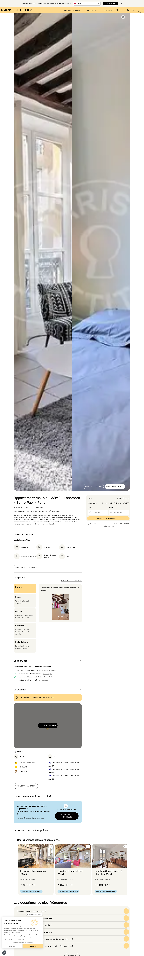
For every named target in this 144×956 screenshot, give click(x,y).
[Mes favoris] (117, 10)
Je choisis (12, 946)
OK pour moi (33, 946)
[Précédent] (17, 252)
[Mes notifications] (127, 10)
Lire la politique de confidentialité (15, 939)
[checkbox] (123, 17)
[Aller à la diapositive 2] (37, 863)
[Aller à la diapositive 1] (34, 863)
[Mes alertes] (122, 10)
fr (133, 10)
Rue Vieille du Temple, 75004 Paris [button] (29, 507)
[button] (4, 952)
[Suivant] (127, 252)
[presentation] (73, 10)
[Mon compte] (140, 10)
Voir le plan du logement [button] (71, 581)
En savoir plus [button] (47, 674)
